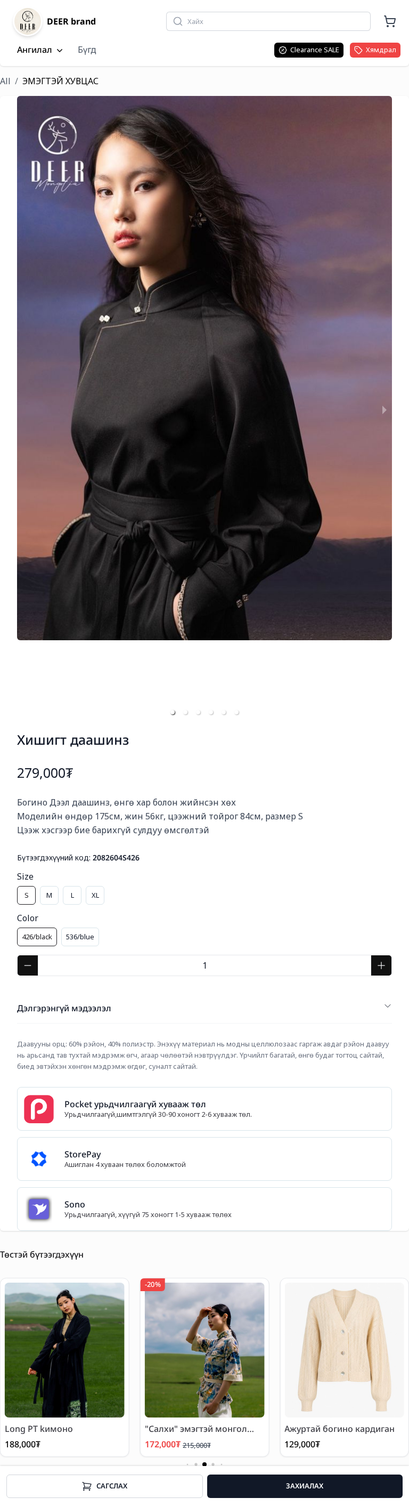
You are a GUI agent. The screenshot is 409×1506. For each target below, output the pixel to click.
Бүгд (87, 49)
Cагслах (111, 1486)
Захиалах (304, 1486)
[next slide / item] (384, 409)
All (5, 81)
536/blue (80, 936)
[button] (172, 712)
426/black (37, 936)
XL (95, 895)
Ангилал (34, 50)
